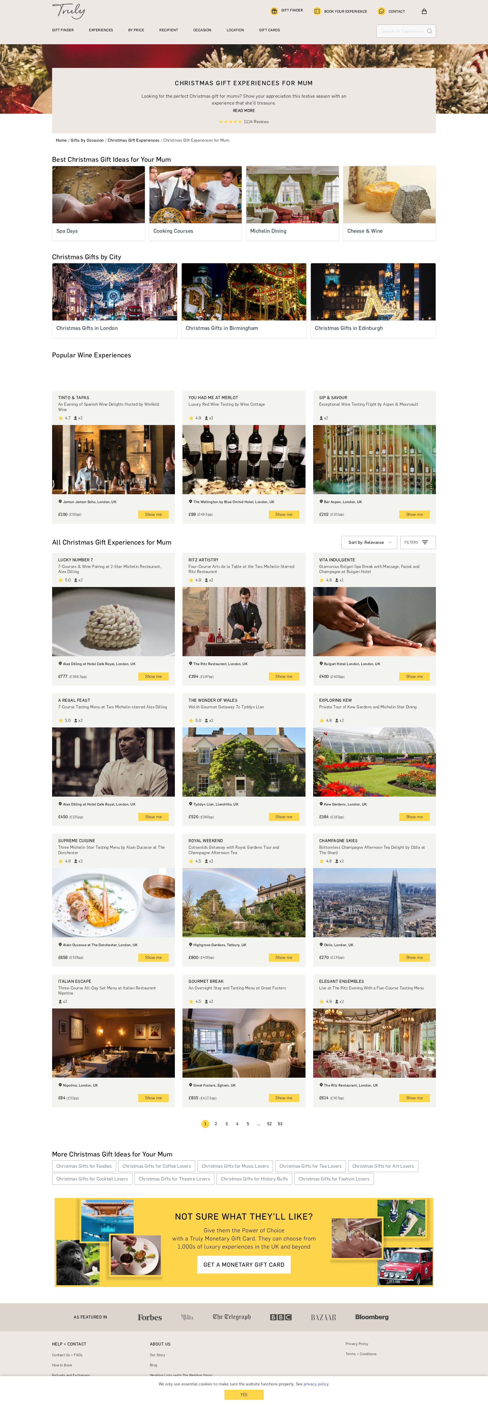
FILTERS (411, 542)
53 (280, 1123)
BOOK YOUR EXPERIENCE (345, 11)
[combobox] (369, 542)
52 (269, 1123)
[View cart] (424, 11)
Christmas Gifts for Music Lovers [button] (235, 1166)
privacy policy (316, 1384)
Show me (153, 514)
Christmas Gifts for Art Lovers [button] (383, 1166)
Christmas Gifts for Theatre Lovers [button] (174, 1179)
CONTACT (397, 11)
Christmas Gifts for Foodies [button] (84, 1166)
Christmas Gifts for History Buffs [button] (254, 1179)
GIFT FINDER (292, 10)
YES (243, 1394)
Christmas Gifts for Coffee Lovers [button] (157, 1166)
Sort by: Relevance (366, 542)
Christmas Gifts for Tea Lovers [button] (311, 1166)
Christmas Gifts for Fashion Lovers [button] (334, 1179)
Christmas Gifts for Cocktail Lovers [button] (92, 1179)
